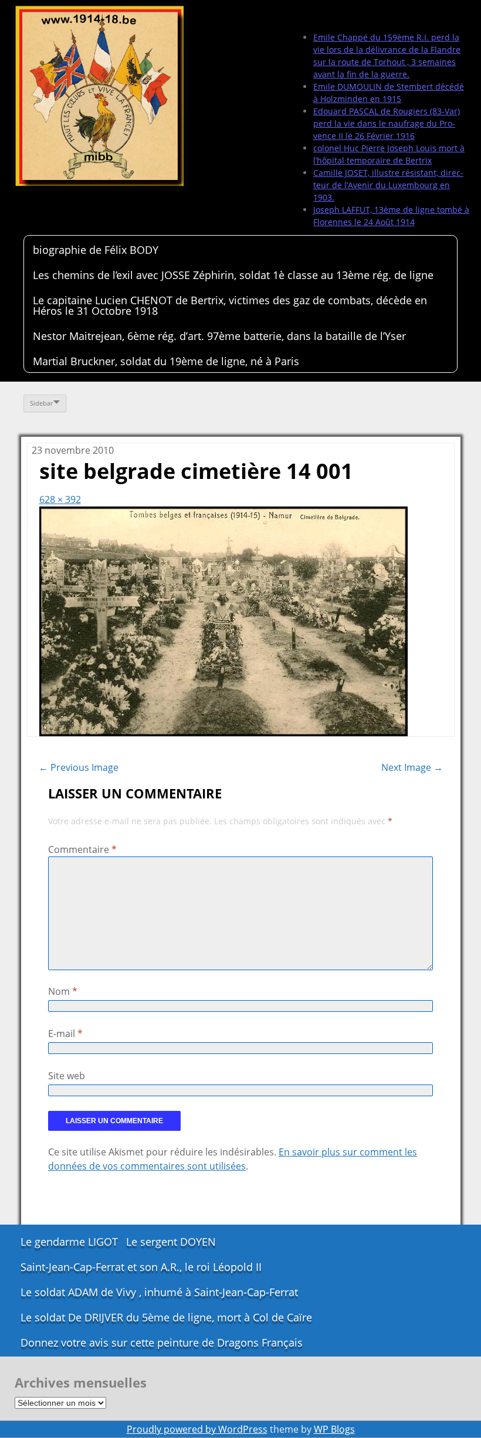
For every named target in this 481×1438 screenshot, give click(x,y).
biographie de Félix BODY (95, 250)
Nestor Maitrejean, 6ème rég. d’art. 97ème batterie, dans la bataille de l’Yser (219, 336)
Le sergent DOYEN (171, 1242)
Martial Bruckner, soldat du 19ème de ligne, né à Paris (166, 361)
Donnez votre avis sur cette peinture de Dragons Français (162, 1342)
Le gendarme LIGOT (69, 1242)
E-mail (65, 1033)
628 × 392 (60, 499)
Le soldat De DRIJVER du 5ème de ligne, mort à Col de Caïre (166, 1317)
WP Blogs (334, 1429)
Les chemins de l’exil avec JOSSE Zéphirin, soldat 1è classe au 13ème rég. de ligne (233, 275)
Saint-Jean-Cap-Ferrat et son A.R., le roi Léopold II (141, 1267)
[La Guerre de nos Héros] (100, 97)
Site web (66, 1075)
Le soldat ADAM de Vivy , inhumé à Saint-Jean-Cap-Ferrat (159, 1292)
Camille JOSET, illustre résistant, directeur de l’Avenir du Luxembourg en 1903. (388, 185)
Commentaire (82, 849)
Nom (62, 991)
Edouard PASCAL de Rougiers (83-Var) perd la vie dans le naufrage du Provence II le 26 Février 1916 (386, 123)
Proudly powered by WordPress (197, 1429)
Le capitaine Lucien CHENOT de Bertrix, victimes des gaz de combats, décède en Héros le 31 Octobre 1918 (230, 305)
